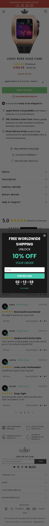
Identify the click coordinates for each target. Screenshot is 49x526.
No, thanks (24, 288)
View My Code (24, 276)
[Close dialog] (44, 235)
